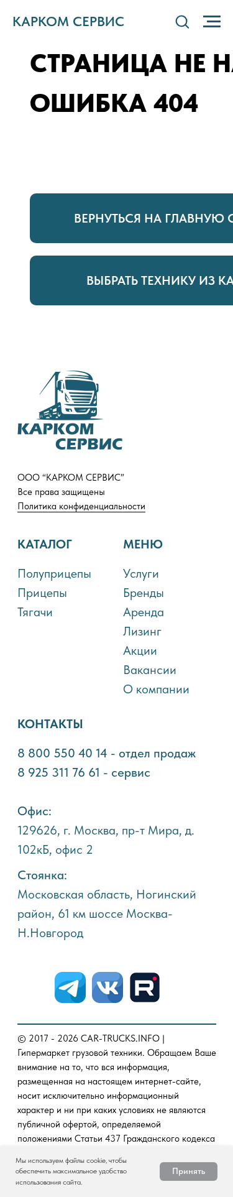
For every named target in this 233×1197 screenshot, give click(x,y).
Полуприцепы (54, 573)
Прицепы (42, 592)
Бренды (143, 592)
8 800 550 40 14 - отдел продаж (106, 753)
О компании (156, 689)
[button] (182, 21)
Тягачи (35, 611)
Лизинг (142, 631)
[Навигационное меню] (212, 22)
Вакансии (149, 669)
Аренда (143, 611)
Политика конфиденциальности (81, 506)
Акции (140, 650)
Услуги (141, 573)
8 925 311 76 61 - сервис (83, 772)
